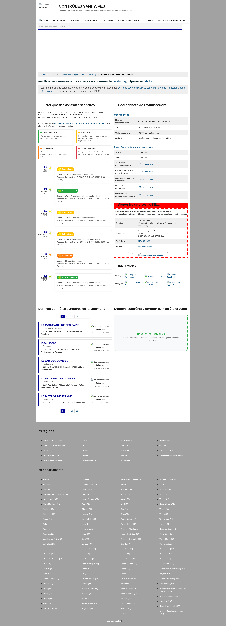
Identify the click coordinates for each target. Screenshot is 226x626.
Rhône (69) (125, 554)
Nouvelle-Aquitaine (167, 440)
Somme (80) (126, 608)
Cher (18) (47, 564)
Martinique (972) (166, 554)
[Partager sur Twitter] (154, 276)
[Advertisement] (113, 50)
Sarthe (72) (125, 569)
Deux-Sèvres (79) (128, 603)
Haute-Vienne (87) (167, 504)
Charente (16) (49, 554)
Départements (90, 20)
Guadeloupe (87, 450)
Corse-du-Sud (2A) (90, 484)
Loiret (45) (86, 569)
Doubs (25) (47, 594)
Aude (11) (47, 529)
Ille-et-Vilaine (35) (89, 519)
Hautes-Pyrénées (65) (130, 534)
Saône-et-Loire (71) (129, 564)
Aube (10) (47, 524)
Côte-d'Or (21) (49, 574)
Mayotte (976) (165, 574)
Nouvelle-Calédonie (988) (170, 606)
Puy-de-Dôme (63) (128, 524)
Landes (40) (87, 544)
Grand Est (86, 445)
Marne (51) (86, 598)
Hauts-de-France (89, 460)
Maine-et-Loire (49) (90, 589)
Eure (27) (47, 603)
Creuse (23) (48, 584)
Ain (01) (46, 479)
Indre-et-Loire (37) (89, 529)
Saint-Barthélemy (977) (169, 579)
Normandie (125, 460)
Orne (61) (125, 514)
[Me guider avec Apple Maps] (176, 283)
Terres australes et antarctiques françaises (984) (172, 590)
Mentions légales (113, 621)
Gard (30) (86, 494)
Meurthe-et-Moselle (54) (131, 479)
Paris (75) (125, 584)
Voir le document (146, 164)
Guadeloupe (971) (167, 549)
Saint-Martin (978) (166, 584)
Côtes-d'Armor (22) (51, 579)
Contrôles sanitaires (82, 6)
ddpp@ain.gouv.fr (145, 246)
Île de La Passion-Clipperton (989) (171, 612)
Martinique (125, 450)
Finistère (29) (87, 479)
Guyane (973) (165, 559)
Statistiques (107, 20)
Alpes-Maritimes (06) (51, 504)
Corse (84, 440)
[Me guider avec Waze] (133, 283)
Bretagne (47, 450)
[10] (87, 316)
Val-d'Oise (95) (165, 544)
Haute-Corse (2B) (89, 489)
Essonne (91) (165, 524)
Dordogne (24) (49, 589)
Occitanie (163, 445)
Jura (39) (85, 539)
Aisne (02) (47, 484)
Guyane (85, 455)
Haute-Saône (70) (128, 559)
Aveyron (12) (48, 534)
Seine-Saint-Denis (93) (168, 534)
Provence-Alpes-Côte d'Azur (171, 455)
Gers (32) (86, 504)
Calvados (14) (49, 544)
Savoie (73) (125, 574)
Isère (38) (86, 534)
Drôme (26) (48, 598)
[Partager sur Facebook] (176, 276)
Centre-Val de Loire (51, 455)
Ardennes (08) (49, 514)
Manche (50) (87, 594)
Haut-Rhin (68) (127, 549)
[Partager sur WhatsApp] (133, 276)
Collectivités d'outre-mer (53, 460)
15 (77, 316)
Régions (75, 20)
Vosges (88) (164, 509)
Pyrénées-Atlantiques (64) (131, 529)
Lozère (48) (87, 584)
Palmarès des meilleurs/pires (171, 20)
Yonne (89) (164, 514)
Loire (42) (86, 554)
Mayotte (124, 455)
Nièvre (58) (125, 499)
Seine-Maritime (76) (129, 589)
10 (72, 316)
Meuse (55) (125, 484)
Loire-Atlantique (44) (90, 564)
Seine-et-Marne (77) (129, 594)
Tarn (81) (124, 613)
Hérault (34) (87, 514)
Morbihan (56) (126, 489)
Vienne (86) (164, 499)
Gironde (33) (87, 509)
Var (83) (162, 484)
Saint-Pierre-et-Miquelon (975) (172, 569)
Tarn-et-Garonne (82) (168, 479)
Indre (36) (86, 524)
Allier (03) (47, 489)
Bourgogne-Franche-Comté (54, 445)
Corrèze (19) (48, 569)
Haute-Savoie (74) (128, 579)
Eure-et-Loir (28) (50, 608)
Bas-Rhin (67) (126, 544)
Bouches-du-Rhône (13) (53, 539)
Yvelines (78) (126, 598)
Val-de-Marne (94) (167, 539)
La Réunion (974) (166, 564)
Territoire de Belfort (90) (169, 519)
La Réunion (125, 445)
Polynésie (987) (165, 601)
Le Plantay (119, 81)
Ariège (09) (47, 519)
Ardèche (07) (48, 509)
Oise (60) (124, 509)
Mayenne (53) (88, 608)
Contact (149, 20)
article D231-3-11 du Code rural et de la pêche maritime (79, 123)
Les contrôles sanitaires (129, 20)
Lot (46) (85, 574)
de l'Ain (150, 81)
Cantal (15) (47, 549)
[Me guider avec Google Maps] (155, 283)
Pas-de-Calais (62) (128, 519)
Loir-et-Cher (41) (89, 549)
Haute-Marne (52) (89, 603)
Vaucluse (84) (165, 489)
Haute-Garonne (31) (90, 499)
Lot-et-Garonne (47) (90, 579)
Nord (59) (125, 504)
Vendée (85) (164, 494)
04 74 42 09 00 (144, 241)
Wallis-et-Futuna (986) (168, 596)
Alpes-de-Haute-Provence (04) (55, 494)
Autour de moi (59, 20)
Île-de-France (126, 440)
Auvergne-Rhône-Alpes (52, 440)
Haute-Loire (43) (89, 559)
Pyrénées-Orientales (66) (131, 539)
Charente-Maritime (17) (53, 559)
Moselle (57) (126, 494)
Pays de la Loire (166, 450)
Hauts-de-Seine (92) (167, 529)
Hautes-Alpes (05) (50, 499)
